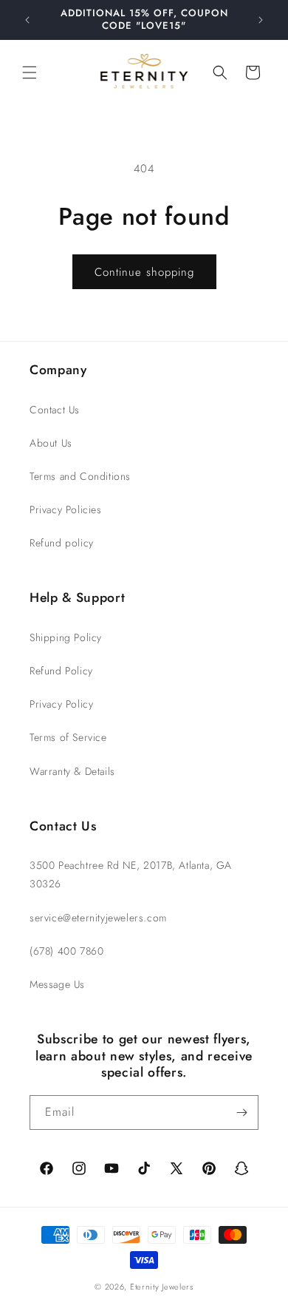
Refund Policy (61, 670)
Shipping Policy (66, 637)
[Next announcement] (260, 20)
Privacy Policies (66, 509)
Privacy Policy (61, 704)
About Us (51, 443)
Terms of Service (68, 737)
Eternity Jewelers (161, 1287)
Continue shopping (144, 272)
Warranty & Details (72, 771)
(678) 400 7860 (66, 951)
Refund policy (62, 542)
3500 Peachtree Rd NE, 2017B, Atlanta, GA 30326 (131, 874)
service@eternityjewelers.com (98, 917)
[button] (29, 72)
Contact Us (55, 409)
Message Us (57, 984)
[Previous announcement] (27, 20)
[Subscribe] (241, 1112)
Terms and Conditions (80, 476)
